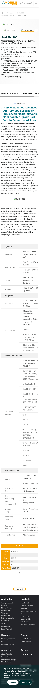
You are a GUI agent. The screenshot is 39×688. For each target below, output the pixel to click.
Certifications (6, 657)
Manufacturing (6, 626)
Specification (15, 93)
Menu (18, 546)
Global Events (26, 641)
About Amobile (6, 654)
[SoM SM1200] (19, 573)
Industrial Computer (28, 624)
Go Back (20, 589)
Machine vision (26, 619)
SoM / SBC (20, 13)
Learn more (25, 682)
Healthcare (5, 621)
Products (10, 13)
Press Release (26, 639)
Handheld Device (27, 603)
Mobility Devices (27, 606)
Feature (4, 93)
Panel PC (24, 608)
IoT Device (25, 622)
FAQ (2, 641)
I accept (12, 682)
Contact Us (26, 654)
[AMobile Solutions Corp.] (8, 3)
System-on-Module (7, 15)
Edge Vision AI (6, 629)
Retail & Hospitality (7, 618)
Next (36, 30)
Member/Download (8, 639)
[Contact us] (26, 3)
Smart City (4, 623)
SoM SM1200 (22, 15)
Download (27, 93)
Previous (3, 30)
